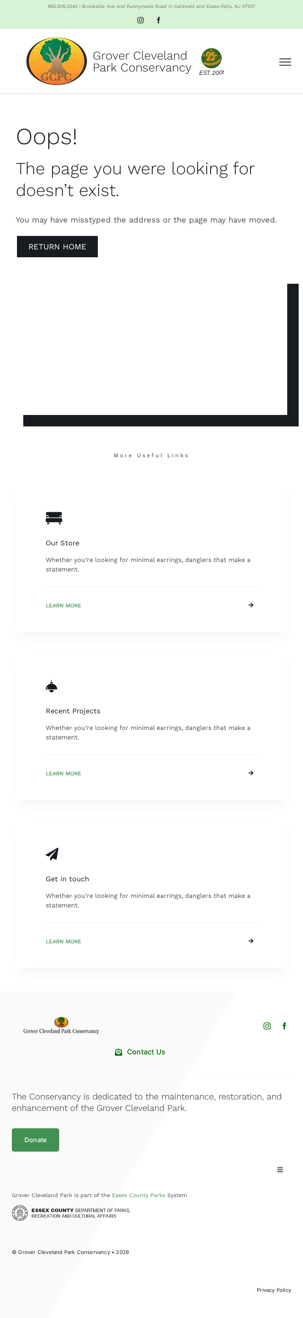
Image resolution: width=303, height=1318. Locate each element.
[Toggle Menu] (285, 62)
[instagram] (267, 1026)
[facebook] (284, 1026)
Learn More (63, 605)
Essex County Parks (138, 1195)
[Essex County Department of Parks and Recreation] (71, 1208)
